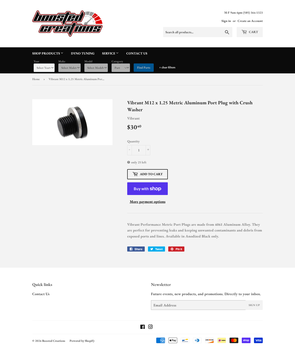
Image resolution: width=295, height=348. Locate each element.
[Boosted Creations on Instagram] (150, 327)
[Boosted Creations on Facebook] (142, 327)
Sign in (226, 21)
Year (36, 61)
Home (36, 79)
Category (117, 61)
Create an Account (250, 21)
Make (61, 61)
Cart (253, 32)
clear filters (167, 67)
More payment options (147, 201)
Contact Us (136, 53)
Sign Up (254, 305)
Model (88, 61)
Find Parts (143, 67)
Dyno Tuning (82, 53)
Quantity (133, 141)
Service (109, 53)
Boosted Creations (53, 341)
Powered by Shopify (82, 341)
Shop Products (46, 53)
